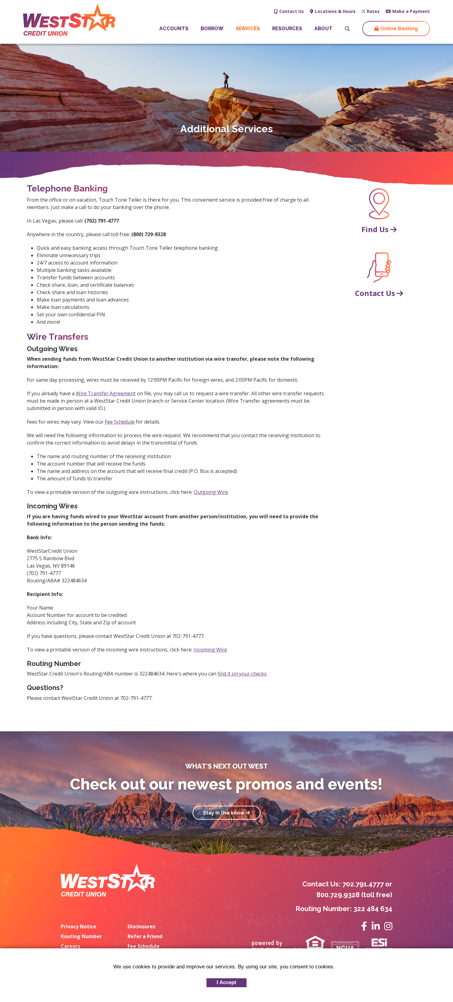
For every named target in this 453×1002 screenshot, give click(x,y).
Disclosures (141, 926)
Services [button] (248, 28)
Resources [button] (287, 28)
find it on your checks (242, 673)
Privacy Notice (78, 926)
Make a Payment (411, 11)
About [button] (323, 28)
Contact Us (291, 11)
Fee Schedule (120, 421)
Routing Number (81, 936)
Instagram (388, 926)
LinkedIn (376, 926)
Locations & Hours (335, 11)
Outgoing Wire (211, 492)
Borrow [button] (212, 28)
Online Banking (399, 28)
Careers (70, 946)
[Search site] (347, 28)
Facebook (364, 926)
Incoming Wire (210, 649)
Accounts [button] (173, 28)
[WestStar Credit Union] (69, 19)
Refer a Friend (145, 936)
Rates (373, 11)
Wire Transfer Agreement (106, 393)
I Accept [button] (226, 982)
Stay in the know (223, 812)
